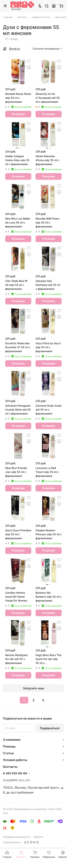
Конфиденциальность (16, 836)
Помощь (9, 746)
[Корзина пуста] (61, 6)
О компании (11, 739)
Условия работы (15, 760)
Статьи (8, 753)
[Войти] (53, 6)
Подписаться (49, 728)
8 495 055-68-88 (15, 773)
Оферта (38, 836)
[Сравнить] (29, 67)
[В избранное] (29, 61)
